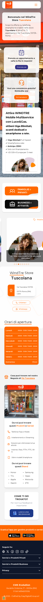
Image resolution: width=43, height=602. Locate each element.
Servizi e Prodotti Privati (13, 558)
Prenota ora (21, 67)
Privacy (5, 570)
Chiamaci (22, 303)
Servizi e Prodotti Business (15, 564)
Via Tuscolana (28, 378)
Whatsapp (23, 309)
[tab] (13, 171)
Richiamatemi (21, 97)
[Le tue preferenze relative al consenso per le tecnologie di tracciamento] (4, 598)
